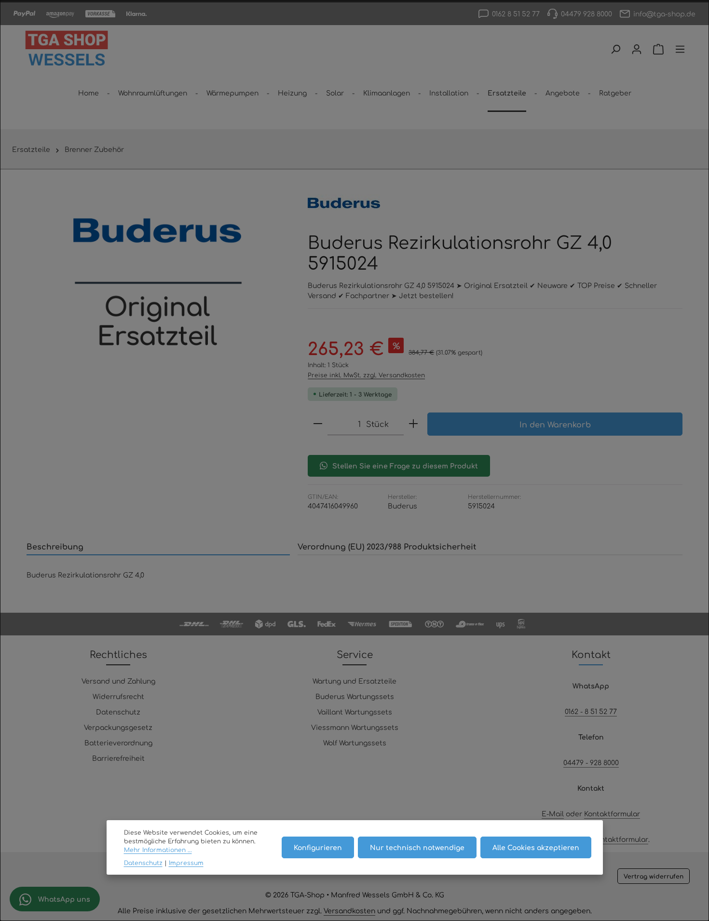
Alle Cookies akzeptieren (535, 847)
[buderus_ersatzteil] (157, 282)
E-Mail (553, 813)
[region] (157, 282)
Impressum (186, 862)
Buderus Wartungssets (354, 696)
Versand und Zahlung (118, 680)
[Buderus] (344, 203)
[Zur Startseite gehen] (66, 49)
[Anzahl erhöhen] (413, 423)
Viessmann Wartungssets (354, 727)
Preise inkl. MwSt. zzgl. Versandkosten (366, 375)
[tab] (158, 546)
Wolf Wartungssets (354, 742)
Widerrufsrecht (118, 696)
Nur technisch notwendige (417, 847)
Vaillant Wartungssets (354, 711)
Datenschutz (118, 711)
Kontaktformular (612, 813)
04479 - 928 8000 (591, 762)
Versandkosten (349, 910)
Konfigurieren (318, 847)
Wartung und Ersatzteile (354, 680)
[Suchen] (615, 49)
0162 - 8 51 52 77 (591, 711)
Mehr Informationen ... (158, 850)
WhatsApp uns (63, 898)
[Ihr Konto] (636, 49)
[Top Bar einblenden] (680, 49)
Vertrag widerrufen (653, 876)
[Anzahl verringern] (318, 423)
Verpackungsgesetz (118, 727)
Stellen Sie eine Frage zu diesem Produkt (405, 465)
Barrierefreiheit (118, 758)
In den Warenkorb (555, 424)
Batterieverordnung (118, 742)
